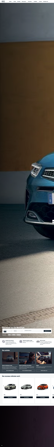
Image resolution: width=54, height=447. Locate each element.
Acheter (10, 1)
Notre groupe (24, 1)
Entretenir (18, 1)
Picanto (18, 334)
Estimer (15, 1)
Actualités (35, 1)
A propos (40, 1)
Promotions (30, 1)
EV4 (9, 334)
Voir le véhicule (10, 397)
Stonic (13, 334)
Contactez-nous (45, 1)
